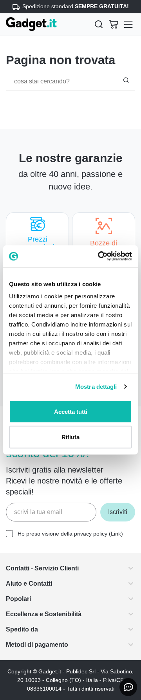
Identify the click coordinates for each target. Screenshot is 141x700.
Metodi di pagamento (41, 644)
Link (123, 533)
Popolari (19, 599)
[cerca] (98, 24)
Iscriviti (116, 512)
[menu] (128, 24)
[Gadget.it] (31, 24)
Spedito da (23, 629)
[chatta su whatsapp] (128, 687)
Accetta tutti (70, 411)
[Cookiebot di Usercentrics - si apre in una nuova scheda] (99, 256)
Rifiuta (70, 437)
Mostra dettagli (96, 386)
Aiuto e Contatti (32, 583)
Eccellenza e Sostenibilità (48, 614)
